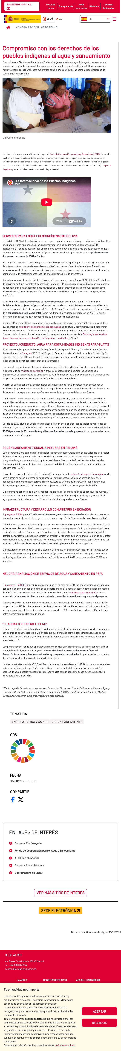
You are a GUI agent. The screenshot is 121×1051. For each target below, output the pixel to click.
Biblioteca (94, 6)
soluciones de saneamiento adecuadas (40, 326)
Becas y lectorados (108, 6)
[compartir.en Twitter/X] (20, 799)
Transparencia (66, 6)
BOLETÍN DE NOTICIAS (19, 4)
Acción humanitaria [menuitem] (88, 979)
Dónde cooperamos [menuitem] (55, 979)
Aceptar (99, 1011)
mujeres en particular (32, 370)
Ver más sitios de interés (61, 892)
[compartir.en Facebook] (13, 799)
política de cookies (65, 1045)
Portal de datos (50, 6)
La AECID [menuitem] (22, 979)
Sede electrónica (81, 6)
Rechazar (99, 1023)
